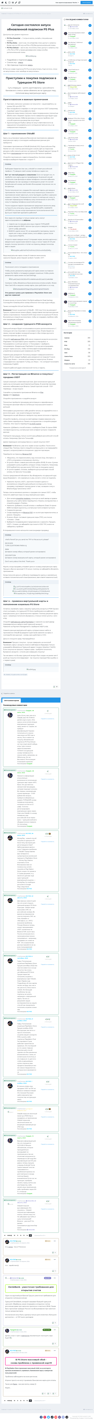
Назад (9, 1235)
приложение (16, 153)
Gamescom (71, 110)
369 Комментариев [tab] (11, 700)
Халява (70, 227)
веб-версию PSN (17, 339)
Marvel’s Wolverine (73, 25)
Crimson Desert (72, 245)
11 (17, 1235)
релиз (10, 1247)
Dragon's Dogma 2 (73, 196)
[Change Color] (16, 2)
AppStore (15, 395)
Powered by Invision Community (81, 1418)
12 (20, 1235)
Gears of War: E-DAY (74, 155)
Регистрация (86, 2)
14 (27, 1235)
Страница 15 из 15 (39, 1235)
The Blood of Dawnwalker (75, 219)
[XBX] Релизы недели (74, 85)
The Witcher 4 (72, 77)
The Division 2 (72, 180)
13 (24, 1235)
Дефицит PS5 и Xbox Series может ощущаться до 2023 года (76, 120)
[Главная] (2, 2)
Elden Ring (71, 172)
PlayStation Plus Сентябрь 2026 (77, 211)
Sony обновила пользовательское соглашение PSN (74, 283)
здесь (29, 60)
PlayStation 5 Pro (73, 130)
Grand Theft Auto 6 (73, 69)
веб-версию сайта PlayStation (22, 622)
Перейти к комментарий (49, 718)
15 (30, 1235)
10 (14, 1235)
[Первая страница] (4, 1235)
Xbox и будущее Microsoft (76, 204)
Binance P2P (27, 454)
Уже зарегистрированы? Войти (67, 2)
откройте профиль (23, 498)
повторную (25, 1336)
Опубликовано (20, 1243)
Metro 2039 (71, 52)
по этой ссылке (35, 424)
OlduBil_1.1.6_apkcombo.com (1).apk (16, 674)
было (15, 1384)
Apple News (71, 188)
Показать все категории (77, 368)
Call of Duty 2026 (73, 137)
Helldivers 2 (71, 293)
